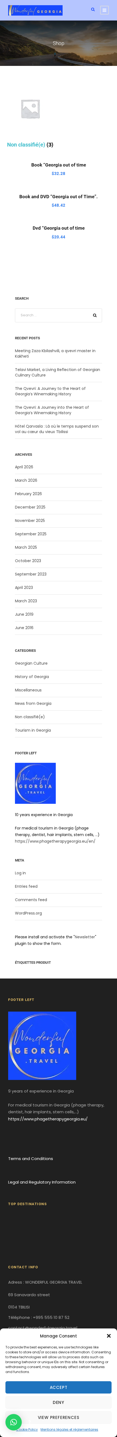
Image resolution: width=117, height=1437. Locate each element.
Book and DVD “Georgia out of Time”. (58, 196)
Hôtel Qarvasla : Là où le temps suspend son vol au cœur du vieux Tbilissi (57, 428)
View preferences (58, 1417)
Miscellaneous (28, 690)
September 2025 (31, 534)
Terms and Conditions (30, 1158)
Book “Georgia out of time (58, 165)
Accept (58, 1387)
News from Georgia (33, 703)
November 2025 (30, 520)
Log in (20, 873)
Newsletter (85, 937)
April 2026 (24, 467)
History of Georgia (32, 676)
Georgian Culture (31, 663)
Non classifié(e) (30, 717)
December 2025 (30, 507)
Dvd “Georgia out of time (59, 228)
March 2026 (26, 480)
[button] (109, 1336)
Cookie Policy (27, 1429)
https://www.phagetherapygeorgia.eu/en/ (55, 841)
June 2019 (24, 614)
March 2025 (26, 547)
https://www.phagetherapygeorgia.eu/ (48, 1119)
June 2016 (24, 627)
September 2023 (31, 574)
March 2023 (26, 601)
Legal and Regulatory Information (42, 1182)
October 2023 (28, 560)
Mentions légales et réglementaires (69, 1429)
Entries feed (26, 886)
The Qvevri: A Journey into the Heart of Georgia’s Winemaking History (52, 410)
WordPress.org (28, 913)
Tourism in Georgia (33, 730)
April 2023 (24, 587)
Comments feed (31, 899)
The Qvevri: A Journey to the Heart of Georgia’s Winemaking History (50, 391)
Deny (58, 1402)
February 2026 (28, 493)
